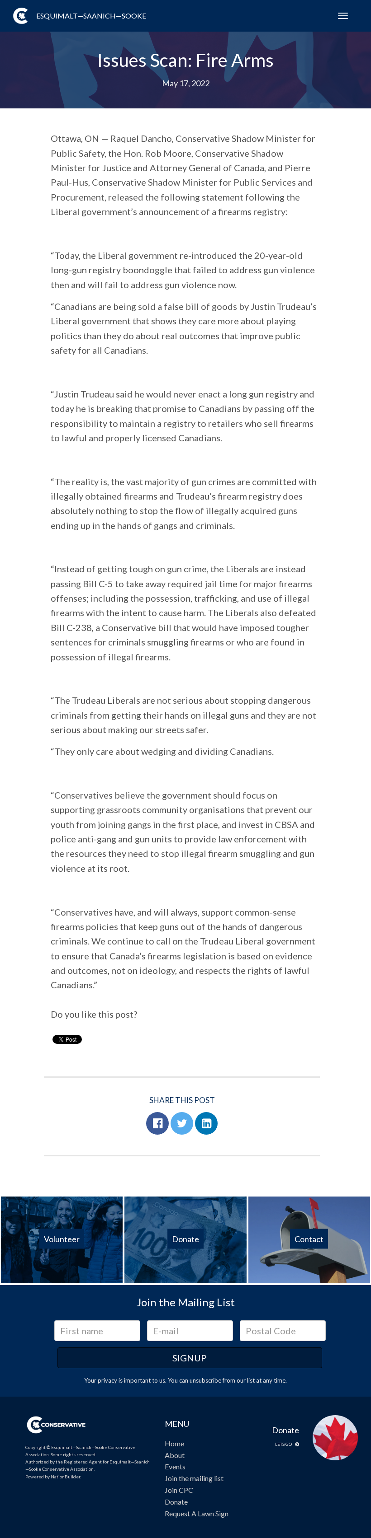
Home (174, 1443)
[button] (157, 1123)
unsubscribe (205, 1380)
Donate (176, 1501)
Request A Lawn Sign (196, 1513)
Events (175, 1466)
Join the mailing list (194, 1478)
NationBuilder (65, 1476)
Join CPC (179, 1490)
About (175, 1455)
